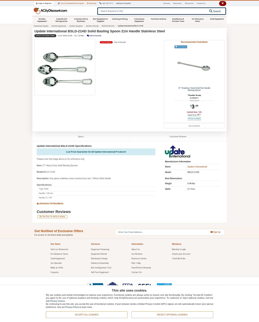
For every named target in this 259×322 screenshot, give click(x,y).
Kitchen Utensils (92, 26)
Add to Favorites (95, 36)
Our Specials (56, 263)
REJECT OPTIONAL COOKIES (172, 315)
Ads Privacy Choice (55, 301)
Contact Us (201, 3)
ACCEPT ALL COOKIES (86, 315)
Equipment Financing (100, 249)
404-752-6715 (107, 3)
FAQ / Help (136, 263)
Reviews (178, 136)
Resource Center (139, 258)
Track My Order (178, 258)
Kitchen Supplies (76, 26)
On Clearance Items (197, 20)
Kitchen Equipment (42, 20)
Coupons (55, 272)
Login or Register (45, 3)
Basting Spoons (108, 26)
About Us (136, 249)
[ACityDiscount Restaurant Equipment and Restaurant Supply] (50, 10)
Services (166, 3)
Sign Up (216, 232)
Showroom (189, 3)
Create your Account (181, 254)
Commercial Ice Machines (81, 20)
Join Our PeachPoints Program (72, 3)
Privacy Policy (72, 307)
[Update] (177, 151)
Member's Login (179, 249)
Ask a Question (194, 126)
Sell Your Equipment (100, 272)
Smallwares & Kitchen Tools (178, 20)
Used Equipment (217, 19)
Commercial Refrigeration (61, 20)
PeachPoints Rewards (141, 268)
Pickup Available (194, 119)
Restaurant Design (99, 258)
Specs (81, 136)
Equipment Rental (99, 254)
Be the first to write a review (52, 216)
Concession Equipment (139, 20)
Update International (45, 36)
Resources (177, 3)
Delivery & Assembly (100, 263)
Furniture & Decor (158, 19)
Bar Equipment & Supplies (100, 20)
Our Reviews (137, 254)
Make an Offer (57, 268)
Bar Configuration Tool (101, 268)
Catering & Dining (120, 19)
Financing (92, 3)
